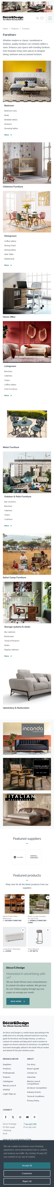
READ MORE (18, 1001)
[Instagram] (20, 1117)
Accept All (27, 1165)
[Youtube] (27, 1117)
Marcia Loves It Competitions (33, 1082)
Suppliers (7, 1064)
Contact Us (32, 1073)
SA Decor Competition (37, 1088)
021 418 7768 (30, 1124)
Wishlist (6, 1090)
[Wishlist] (42, 18)
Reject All (27, 1181)
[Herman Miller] (18, 857)
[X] (13, 1117)
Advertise (31, 1077)
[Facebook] (6, 1117)
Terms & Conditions (35, 1096)
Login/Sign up (9, 1094)
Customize (27, 1173)
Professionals (9, 1073)
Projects (6, 1077)
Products (7, 1069)
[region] (27, 1163)
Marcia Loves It (9, 1085)
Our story (31, 1064)
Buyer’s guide (33, 1069)
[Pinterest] (34, 1117)
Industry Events (34, 1092)
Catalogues (8, 1081)
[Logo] (19, 18)
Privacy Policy (33, 1100)
